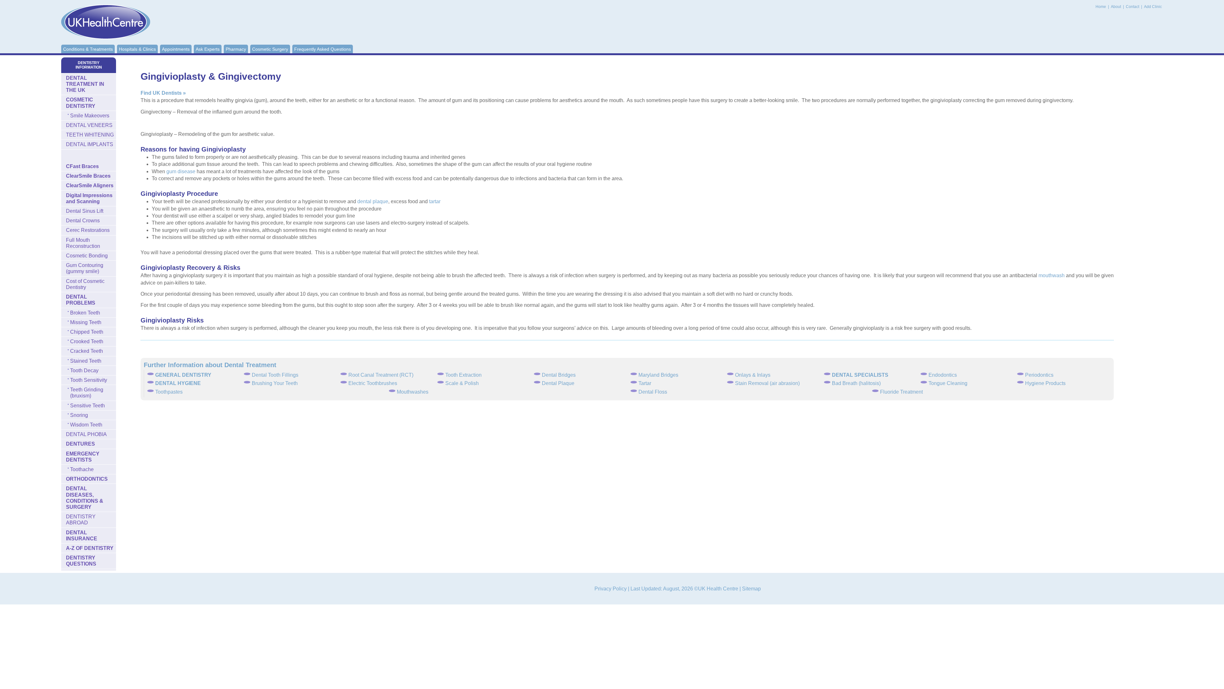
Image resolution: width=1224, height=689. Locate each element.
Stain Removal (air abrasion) (767, 383)
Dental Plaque (558, 383)
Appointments (176, 49)
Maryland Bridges (658, 375)
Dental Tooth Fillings (275, 375)
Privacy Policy (610, 588)
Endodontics (943, 375)
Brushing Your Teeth (275, 383)
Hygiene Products (1045, 383)
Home (1101, 6)
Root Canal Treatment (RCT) (380, 375)
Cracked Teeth (86, 351)
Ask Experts (208, 49)
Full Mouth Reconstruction (83, 243)
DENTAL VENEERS (89, 125)
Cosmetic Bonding (87, 255)
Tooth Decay (84, 370)
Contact (1133, 6)
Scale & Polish (462, 383)
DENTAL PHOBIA (86, 434)
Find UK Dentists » (163, 93)
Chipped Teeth (86, 332)
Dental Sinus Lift (84, 211)
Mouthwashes (412, 392)
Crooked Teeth (86, 341)
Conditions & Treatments (88, 49)
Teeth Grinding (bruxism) (86, 392)
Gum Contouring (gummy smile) (84, 268)
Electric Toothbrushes (372, 383)
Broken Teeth (85, 312)
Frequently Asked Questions (322, 49)
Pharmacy (236, 49)
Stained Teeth (85, 361)
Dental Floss (652, 392)
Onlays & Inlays (752, 375)
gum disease (180, 171)
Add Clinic (1153, 6)
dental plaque (372, 201)
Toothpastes (169, 392)
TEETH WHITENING (90, 134)
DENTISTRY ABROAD (81, 519)
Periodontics (1039, 375)
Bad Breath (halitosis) (856, 383)
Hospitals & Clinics (137, 49)
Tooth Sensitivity (88, 380)
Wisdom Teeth (86, 424)
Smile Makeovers (89, 115)
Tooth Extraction (463, 375)
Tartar (644, 383)
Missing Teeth (85, 322)
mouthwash (1051, 275)
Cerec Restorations (88, 230)
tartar (435, 201)
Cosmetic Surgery (270, 49)
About (1116, 6)
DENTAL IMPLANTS (89, 144)
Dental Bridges (559, 375)
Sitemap (751, 588)
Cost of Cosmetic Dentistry (85, 284)
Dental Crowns (83, 220)
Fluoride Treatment (901, 392)
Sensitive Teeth (87, 405)
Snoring (79, 415)
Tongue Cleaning (948, 383)
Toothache (82, 469)
